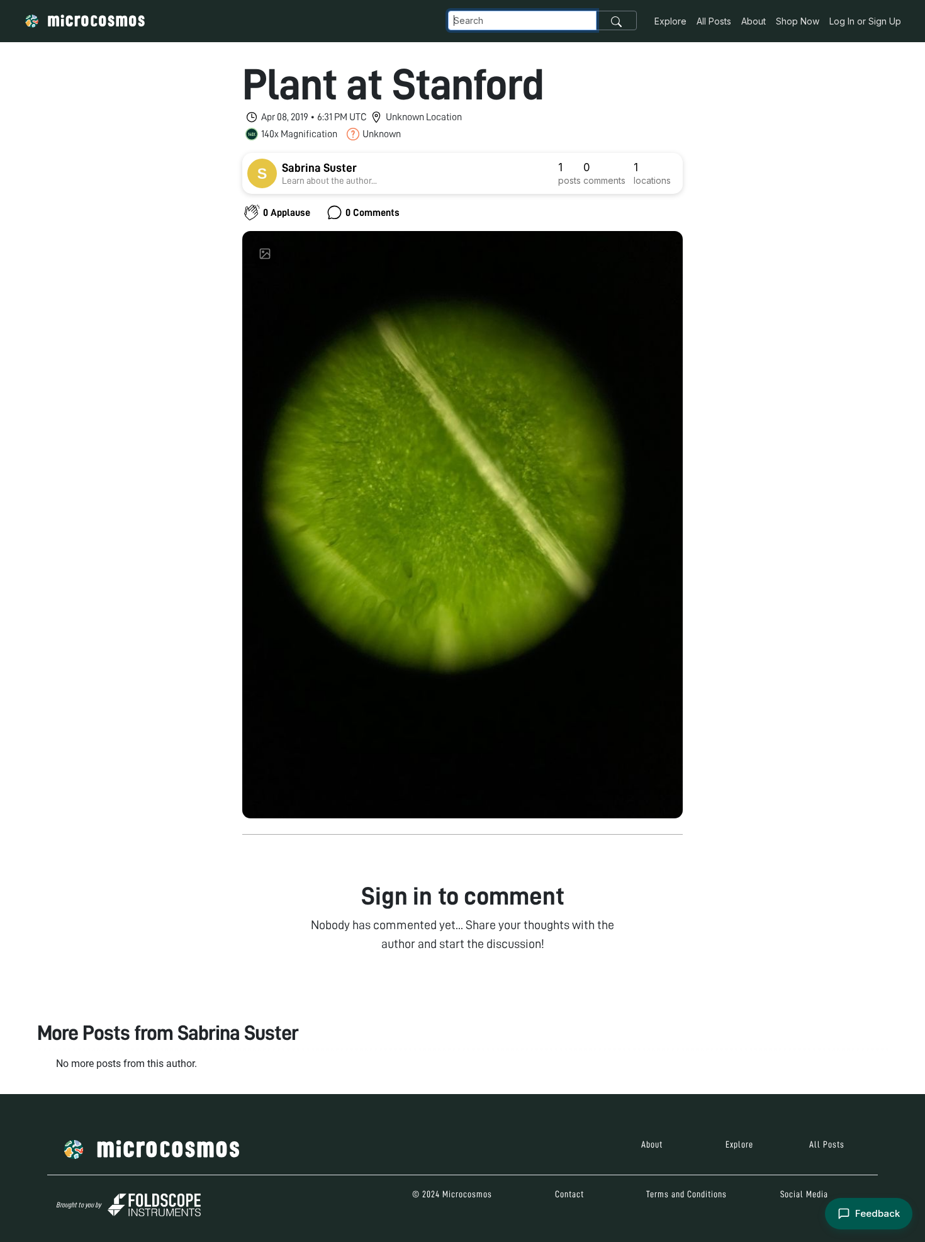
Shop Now (797, 21)
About (753, 21)
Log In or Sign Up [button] (865, 21)
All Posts (714, 21)
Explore (670, 21)
